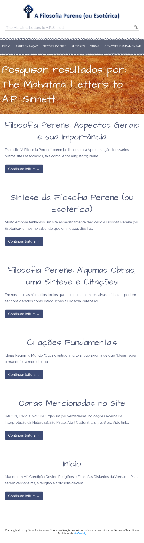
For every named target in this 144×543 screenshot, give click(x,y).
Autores (78, 46)
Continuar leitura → (24, 169)
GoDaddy (80, 533)
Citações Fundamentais (123, 46)
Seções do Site (54, 46)
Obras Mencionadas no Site (72, 403)
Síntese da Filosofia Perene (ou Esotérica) (72, 203)
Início (6, 46)
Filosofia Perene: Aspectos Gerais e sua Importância (72, 131)
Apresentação (26, 46)
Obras (95, 46)
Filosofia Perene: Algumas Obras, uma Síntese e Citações (72, 276)
